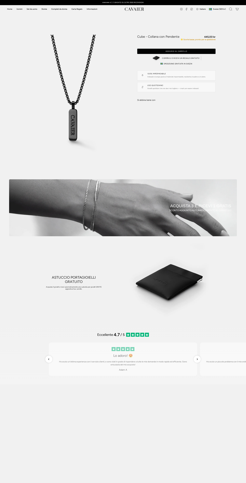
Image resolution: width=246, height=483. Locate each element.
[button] (92, 9)
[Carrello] (237, 9)
